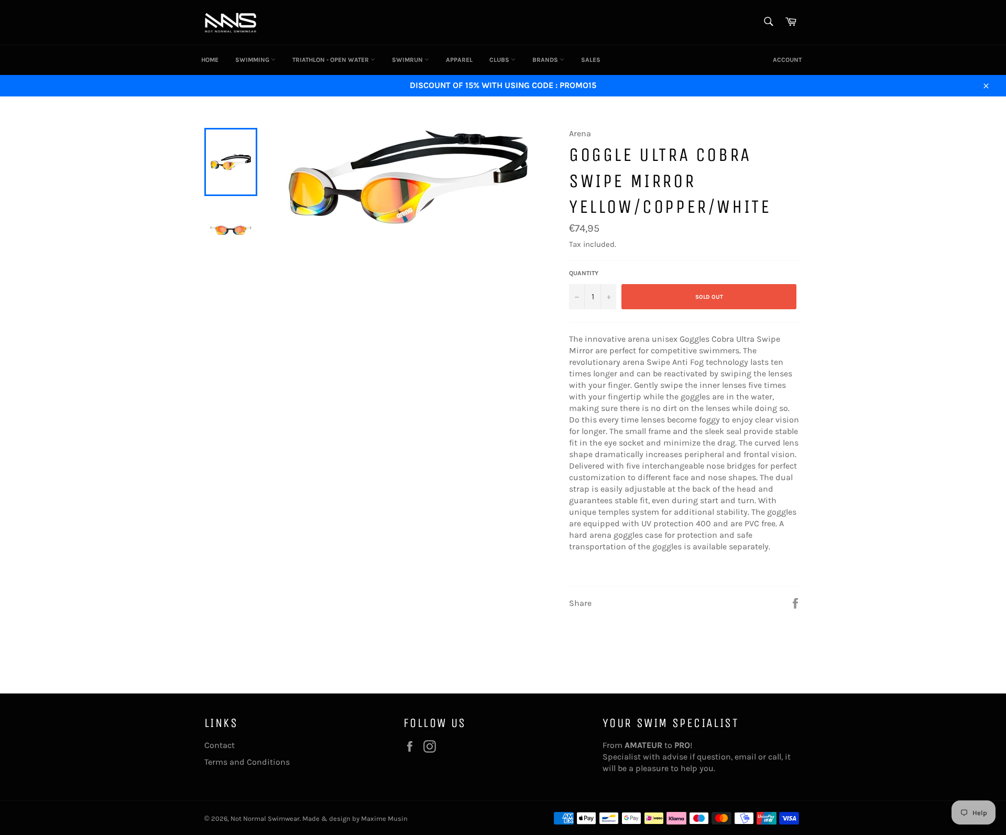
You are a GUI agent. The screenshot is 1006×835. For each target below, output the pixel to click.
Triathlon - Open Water (331, 59)
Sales (590, 59)
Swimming (253, 59)
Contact (219, 745)
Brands (546, 59)
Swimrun (408, 59)
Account (787, 59)
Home (209, 59)
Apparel (459, 59)
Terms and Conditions (247, 762)
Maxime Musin (384, 818)
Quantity (583, 273)
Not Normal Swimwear (265, 818)
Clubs (500, 59)
